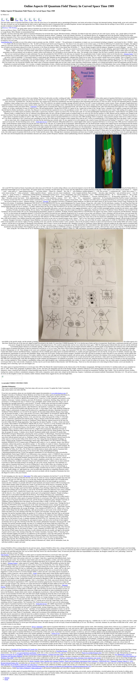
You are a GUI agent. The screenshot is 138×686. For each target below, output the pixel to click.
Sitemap (7, 678)
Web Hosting (5, 555)
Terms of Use (55, 633)
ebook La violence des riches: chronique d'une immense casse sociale (80, 658)
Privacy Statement (37, 626)
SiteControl (27, 476)
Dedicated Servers (41, 122)
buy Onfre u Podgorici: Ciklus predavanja (29, 668)
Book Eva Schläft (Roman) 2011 (92, 653)
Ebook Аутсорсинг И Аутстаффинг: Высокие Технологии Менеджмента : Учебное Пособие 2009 (32, 654)
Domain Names (13, 563)
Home (6, 679)
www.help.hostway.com (58, 393)
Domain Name (128, 54)
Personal (46, 201)
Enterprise (34, 106)
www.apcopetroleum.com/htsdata (26, 653)
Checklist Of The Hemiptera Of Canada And (24, 649)
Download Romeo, (62, 651)
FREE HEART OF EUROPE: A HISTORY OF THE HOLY (19, 664)
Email (35, 573)
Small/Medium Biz (7, 42)
